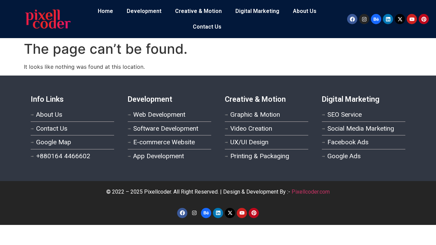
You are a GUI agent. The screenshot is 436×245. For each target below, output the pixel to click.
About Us (304, 11)
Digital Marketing (257, 11)
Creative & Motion (198, 11)
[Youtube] (412, 19)
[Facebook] (352, 19)
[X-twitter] (400, 19)
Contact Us (207, 26)
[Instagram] (364, 19)
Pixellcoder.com (311, 192)
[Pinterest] (424, 19)
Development (144, 11)
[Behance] (376, 19)
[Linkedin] (388, 19)
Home (105, 11)
